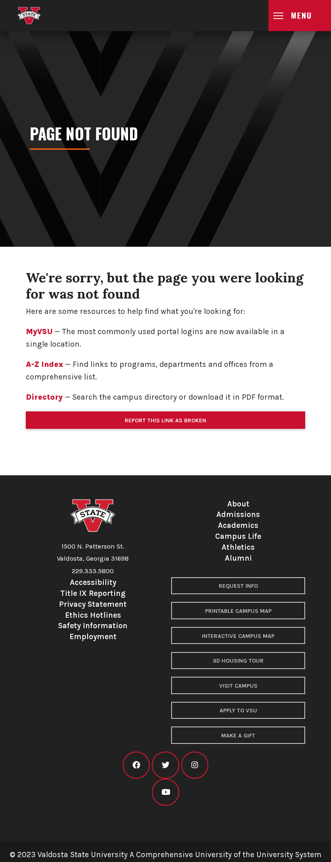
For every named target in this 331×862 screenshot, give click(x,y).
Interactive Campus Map (238, 636)
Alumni (238, 558)
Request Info (238, 585)
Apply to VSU (238, 710)
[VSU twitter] (165, 765)
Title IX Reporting (93, 593)
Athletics (238, 547)
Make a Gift (238, 735)
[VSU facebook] (136, 765)
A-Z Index (44, 364)
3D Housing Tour (238, 660)
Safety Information (93, 625)
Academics (238, 525)
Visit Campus (238, 685)
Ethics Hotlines (93, 615)
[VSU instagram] (194, 765)
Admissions (238, 514)
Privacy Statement (93, 604)
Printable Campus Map (238, 611)
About (238, 504)
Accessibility (93, 582)
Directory (44, 397)
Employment (93, 636)
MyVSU (39, 331)
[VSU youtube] (165, 792)
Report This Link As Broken (165, 420)
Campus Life (238, 536)
